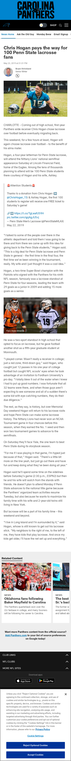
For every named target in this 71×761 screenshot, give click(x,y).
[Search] (60, 25)
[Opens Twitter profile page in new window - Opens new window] (17, 76)
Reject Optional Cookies (35, 745)
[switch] (43, 25)
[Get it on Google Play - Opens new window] (46, 682)
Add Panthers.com (16, 635)
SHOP (53, 25)
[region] (35, 725)
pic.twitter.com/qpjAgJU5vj (23, 217)
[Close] (65, 694)
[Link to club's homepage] (7, 24)
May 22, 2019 (15, 225)
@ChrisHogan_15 (17, 197)
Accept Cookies (36, 754)
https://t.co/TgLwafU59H (29, 213)
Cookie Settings (35, 735)
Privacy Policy (43, 729)
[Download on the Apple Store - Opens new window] (23, 681)
